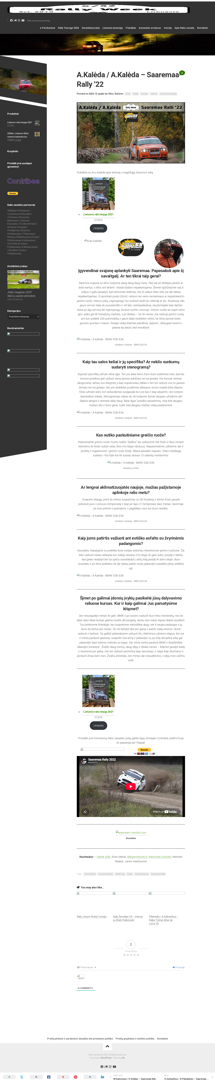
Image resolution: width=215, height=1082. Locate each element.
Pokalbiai (131, 28)
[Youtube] (23, 20)
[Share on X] (13, 1077)
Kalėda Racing (141, 874)
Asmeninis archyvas (150, 28)
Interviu (154, 94)
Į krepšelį (98, 228)
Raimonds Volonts (160, 856)
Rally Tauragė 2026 (68, 28)
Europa (144, 94)
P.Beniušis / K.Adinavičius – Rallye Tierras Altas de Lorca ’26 (163, 920)
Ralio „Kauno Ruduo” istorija (91, 916)
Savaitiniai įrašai (91, 28)
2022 (127, 94)
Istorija (168, 28)
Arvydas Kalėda (105, 874)
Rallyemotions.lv (137, 856)
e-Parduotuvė (47, 28)
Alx (123, 1058)
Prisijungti (180, 967)
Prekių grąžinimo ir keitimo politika (135, 1038)
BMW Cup (120, 874)
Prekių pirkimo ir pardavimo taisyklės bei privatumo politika (80, 1038)
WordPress (106, 1058)
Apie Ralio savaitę (184, 28)
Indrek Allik (103, 856)
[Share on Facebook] (40, 1077)
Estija (135, 94)
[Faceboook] (11, 20)
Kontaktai (202, 28)
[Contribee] (15, 20)
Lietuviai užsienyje (113, 28)
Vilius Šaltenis (115, 93)
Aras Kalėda (90, 874)
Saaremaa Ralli (158, 874)
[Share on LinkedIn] (94, 1077)
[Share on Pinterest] (67, 1077)
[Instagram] (19, 20)
